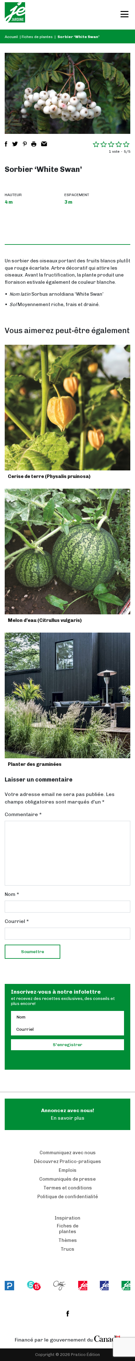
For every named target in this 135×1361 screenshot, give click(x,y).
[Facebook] (67, 1313)
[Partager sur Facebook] (6, 143)
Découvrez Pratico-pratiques (67, 1161)
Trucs (67, 1249)
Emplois (68, 1170)
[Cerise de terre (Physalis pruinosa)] (67, 407)
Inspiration (67, 1218)
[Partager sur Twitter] (15, 143)
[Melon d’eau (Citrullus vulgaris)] (67, 551)
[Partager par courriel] (44, 143)
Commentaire (23, 814)
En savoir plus (67, 1114)
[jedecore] (104, 1285)
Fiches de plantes (37, 37)
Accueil (11, 37)
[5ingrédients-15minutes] (34, 1285)
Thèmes (67, 1240)
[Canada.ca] (107, 1338)
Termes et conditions (67, 1188)
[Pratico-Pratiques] (9, 1285)
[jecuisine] (82, 1285)
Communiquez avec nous (68, 1152)
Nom (12, 894)
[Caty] (59, 1285)
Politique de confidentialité (67, 1196)
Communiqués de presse (67, 1179)
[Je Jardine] (15, 15)
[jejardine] (126, 1285)
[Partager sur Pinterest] (25, 143)
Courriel (17, 921)
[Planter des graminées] (67, 695)
